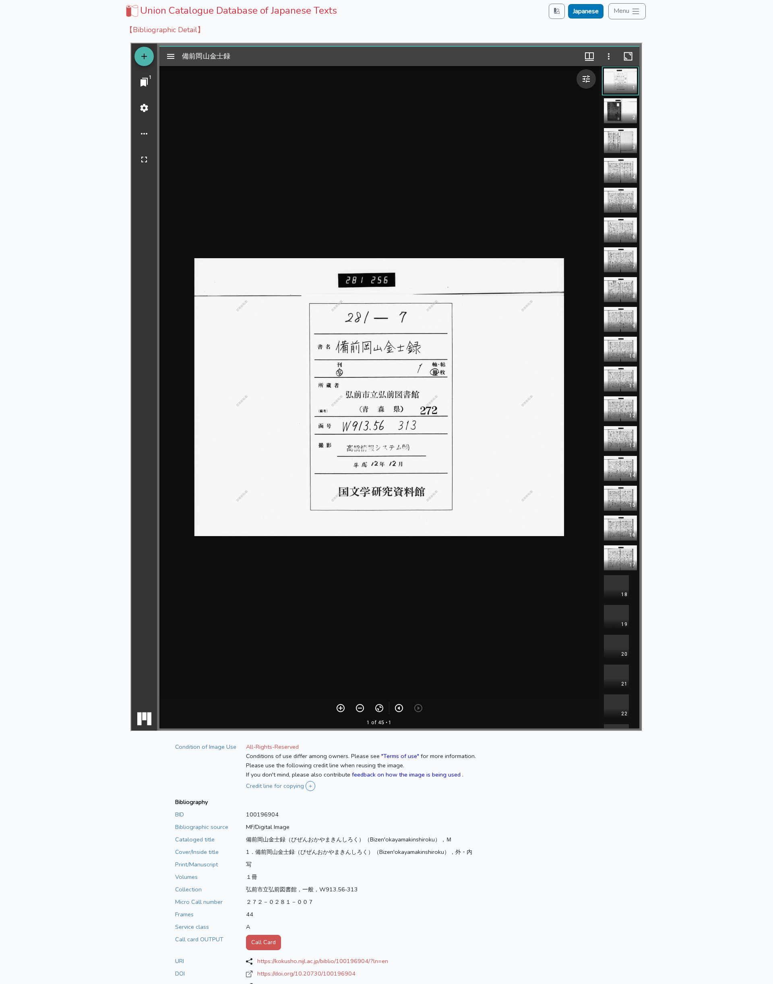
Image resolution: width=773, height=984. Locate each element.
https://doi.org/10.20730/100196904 (306, 973)
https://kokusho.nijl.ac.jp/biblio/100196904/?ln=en (322, 961)
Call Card (263, 942)
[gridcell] (230, 10)
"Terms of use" (400, 756)
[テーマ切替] (557, 11)
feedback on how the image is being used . (407, 775)
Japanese (586, 11)
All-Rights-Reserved (272, 747)
